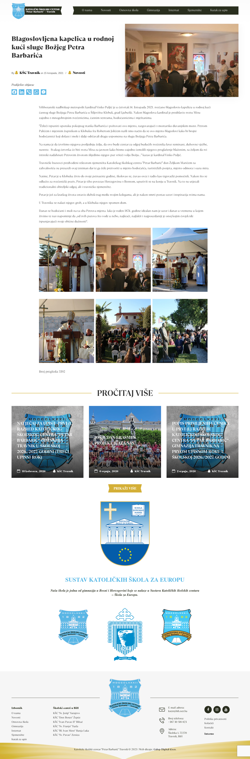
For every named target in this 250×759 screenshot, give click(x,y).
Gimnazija (17, 726)
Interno (209, 734)
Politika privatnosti (215, 719)
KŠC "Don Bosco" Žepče (66, 717)
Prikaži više (125, 488)
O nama (16, 713)
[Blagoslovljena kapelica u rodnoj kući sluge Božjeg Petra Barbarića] (181, 96)
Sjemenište (18, 735)
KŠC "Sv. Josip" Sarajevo (66, 713)
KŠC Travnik (30, 72)
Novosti (79, 72)
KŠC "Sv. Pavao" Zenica (66, 735)
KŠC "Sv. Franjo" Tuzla (65, 726)
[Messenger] (43, 93)
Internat (16, 730)
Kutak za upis (19, 739)
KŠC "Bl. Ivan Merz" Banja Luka (71, 730)
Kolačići (209, 723)
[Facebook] (14, 93)
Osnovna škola (20, 722)
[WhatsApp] (36, 93)
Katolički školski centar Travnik (37, 11)
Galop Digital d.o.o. (165, 749)
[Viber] (29, 93)
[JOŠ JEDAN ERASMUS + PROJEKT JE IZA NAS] (125, 442)
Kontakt (209, 727)
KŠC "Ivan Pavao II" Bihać (68, 722)
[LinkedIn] (21, 93)
